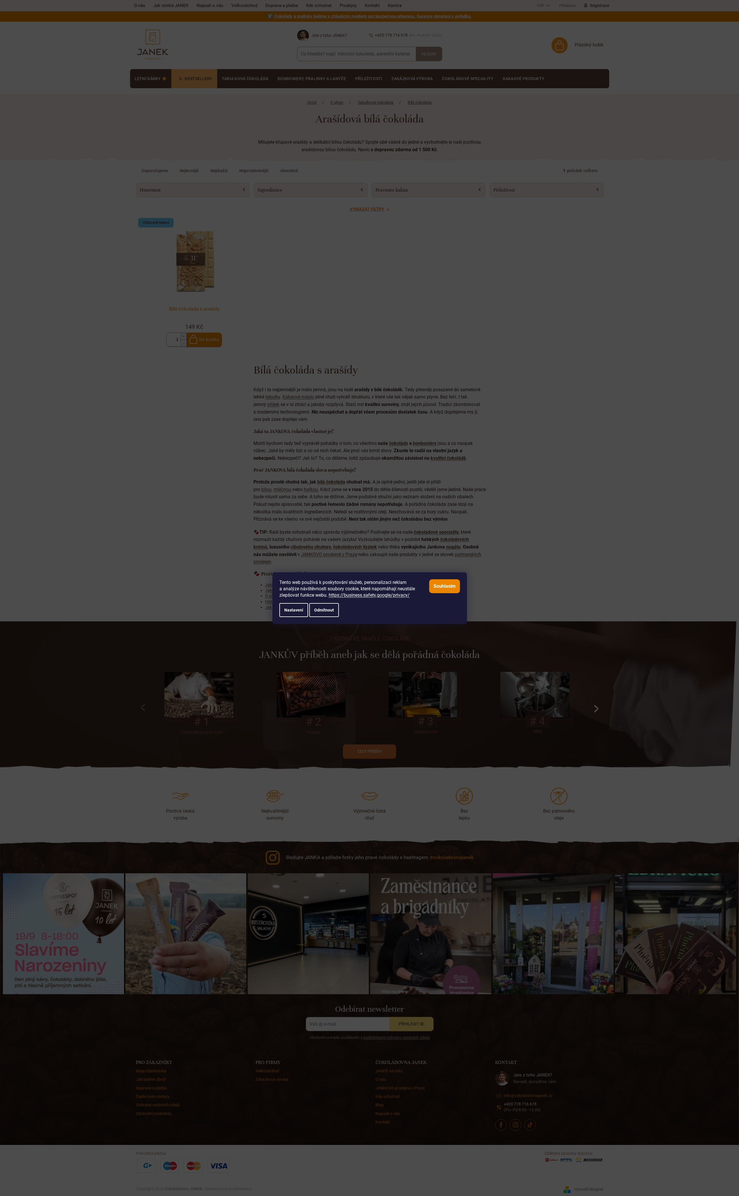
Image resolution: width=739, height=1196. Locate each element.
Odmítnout (324, 610)
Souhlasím (445, 586)
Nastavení (293, 610)
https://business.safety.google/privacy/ (369, 595)
